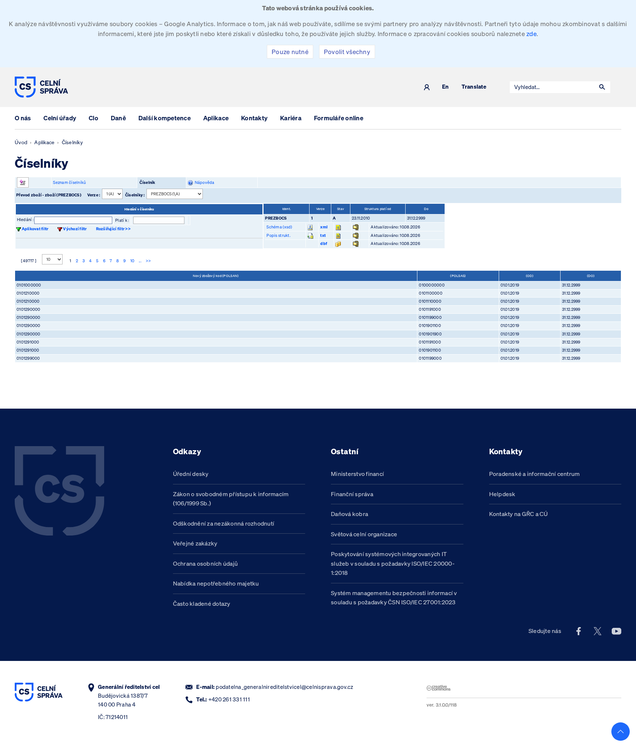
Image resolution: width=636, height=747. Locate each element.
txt (323, 235)
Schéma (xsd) (279, 227)
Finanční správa (352, 494)
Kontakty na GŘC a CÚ (518, 514)
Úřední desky (191, 474)
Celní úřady (59, 118)
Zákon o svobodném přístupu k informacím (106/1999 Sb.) (231, 499)
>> (148, 260)
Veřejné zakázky (195, 543)
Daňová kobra (349, 514)
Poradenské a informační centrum (534, 474)
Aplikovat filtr (35, 228)
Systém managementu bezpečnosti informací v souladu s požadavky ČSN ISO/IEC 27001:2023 (394, 598)
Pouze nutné (290, 51)
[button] (602, 87)
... (140, 260)
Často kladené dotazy (201, 604)
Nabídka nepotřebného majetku (216, 583)
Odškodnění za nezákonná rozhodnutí (224, 523)
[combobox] (552, 87)
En (445, 87)
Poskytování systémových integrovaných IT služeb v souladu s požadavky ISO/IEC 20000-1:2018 (393, 563)
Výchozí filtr (74, 228)
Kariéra (290, 118)
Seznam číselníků (69, 182)
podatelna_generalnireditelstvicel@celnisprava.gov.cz (284, 686)
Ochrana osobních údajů (205, 563)
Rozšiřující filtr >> (113, 228)
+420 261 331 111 (229, 699)
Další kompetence (164, 118)
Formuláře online (338, 118)
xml (324, 227)
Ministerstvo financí (357, 474)
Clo (93, 118)
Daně (118, 118)
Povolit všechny (347, 51)
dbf (323, 243)
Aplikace (216, 118)
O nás (23, 118)
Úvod (21, 142)
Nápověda (204, 182)
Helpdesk (502, 494)
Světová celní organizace (364, 534)
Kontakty (254, 118)
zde (531, 33)
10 (132, 260)
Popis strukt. (278, 235)
